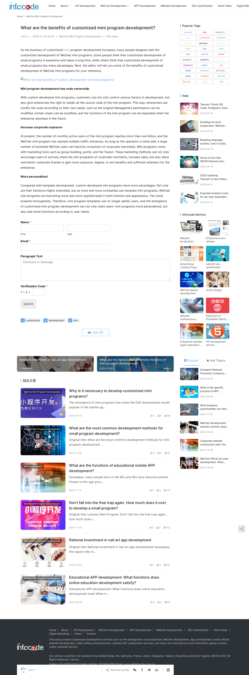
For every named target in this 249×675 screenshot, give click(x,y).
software (204, 70)
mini (66, 50)
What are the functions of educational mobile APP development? (112, 468)
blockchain (221, 32)
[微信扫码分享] (134, 670)
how (188, 48)
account (188, 32)
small (188, 70)
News (78, 633)
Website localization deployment (187, 240)
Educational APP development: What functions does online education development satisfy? (114, 580)
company (221, 37)
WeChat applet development (189, 291)
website (205, 76)
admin (24, 36)
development (56, 320)
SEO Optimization (202, 5)
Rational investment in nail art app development (110, 540)
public (205, 65)
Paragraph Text (31, 256)
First (23, 234)
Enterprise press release (215, 240)
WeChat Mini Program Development (80, 36)
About (64, 5)
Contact (91, 633)
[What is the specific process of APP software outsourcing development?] (189, 392)
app (205, 32)
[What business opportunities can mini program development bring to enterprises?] (189, 410)
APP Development (144, 5)
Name (26, 222)
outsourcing (188, 59)
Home (51, 5)
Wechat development (189, 81)
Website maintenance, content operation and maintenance (190, 317)
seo (221, 65)
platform (205, 59)
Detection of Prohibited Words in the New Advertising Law (217, 317)
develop (188, 43)
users (188, 76)
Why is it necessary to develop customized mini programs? (110, 393)
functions (221, 43)
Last (69, 234)
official (204, 54)
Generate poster (119, 669)
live (205, 48)
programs (188, 65)
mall (221, 48)
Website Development (174, 5)
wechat (221, 76)
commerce (204, 37)
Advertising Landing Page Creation (188, 265)
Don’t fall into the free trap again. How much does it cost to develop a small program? (117, 505)
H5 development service (216, 343)
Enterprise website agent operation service (191, 343)
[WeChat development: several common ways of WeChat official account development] (189, 427)
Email (25, 241)
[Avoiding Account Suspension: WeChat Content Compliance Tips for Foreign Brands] (189, 126)
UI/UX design (214, 289)
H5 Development (85, 5)
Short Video (225, 5)
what (204, 81)
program (221, 59)
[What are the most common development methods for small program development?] (43, 440)
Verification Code (34, 286)
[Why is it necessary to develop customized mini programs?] (43, 403)
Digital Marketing (59, 633)
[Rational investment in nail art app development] (43, 552)
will (221, 81)
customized (33, 320)
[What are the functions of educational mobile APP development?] (43, 478)
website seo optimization (213, 265)
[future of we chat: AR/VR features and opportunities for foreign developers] (189, 162)
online (221, 54)
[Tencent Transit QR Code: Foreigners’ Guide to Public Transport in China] (189, 109)
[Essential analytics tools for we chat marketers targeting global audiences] (189, 197)
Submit (28, 304)
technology (221, 70)
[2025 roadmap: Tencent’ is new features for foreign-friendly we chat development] (189, 180)
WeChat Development (113, 5)
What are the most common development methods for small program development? (116, 431)
